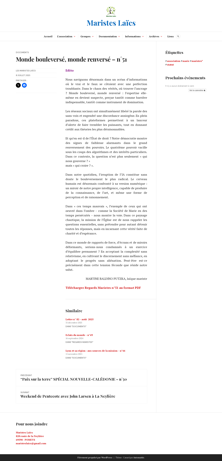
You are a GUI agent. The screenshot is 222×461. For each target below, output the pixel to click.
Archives (154, 36)
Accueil (48, 36)
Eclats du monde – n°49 (79, 335)
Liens (170, 36)
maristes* (197, 61)
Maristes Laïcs (111, 22)
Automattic (138, 457)
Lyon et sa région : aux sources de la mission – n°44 (95, 350)
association (173, 61)
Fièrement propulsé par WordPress (94, 457)
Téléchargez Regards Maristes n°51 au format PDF (103, 288)
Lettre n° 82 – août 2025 (79, 319)
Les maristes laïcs (26, 70)
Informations (133, 36)
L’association (64, 36)
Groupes (85, 36)
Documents (22, 52)
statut (170, 64)
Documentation (108, 36)
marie (186, 61)
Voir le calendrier (196, 90)
